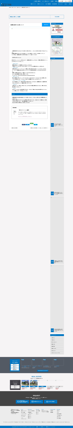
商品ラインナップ (23, 410)
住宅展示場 (30, 413)
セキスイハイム (23, 416)
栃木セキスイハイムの (45, 411)
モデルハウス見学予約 (31, 410)
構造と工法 (53, 344)
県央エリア (14, 366)
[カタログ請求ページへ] (50, 401)
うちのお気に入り (59, 415)
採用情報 (56, 1)
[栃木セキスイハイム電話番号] (22, 401)
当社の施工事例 (59, 413)
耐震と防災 (53, 346)
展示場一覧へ (15, 369)
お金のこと (53, 337)
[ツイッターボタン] (28, 124)
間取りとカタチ (54, 348)
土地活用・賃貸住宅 (37, 1)
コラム (58, 412)
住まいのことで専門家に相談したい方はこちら (25, 116)
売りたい (15, 387)
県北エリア (14, 364)
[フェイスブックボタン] (24, 124)
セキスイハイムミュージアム (56, 352)
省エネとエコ (53, 350)
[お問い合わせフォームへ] (36, 401)
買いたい (37, 412)
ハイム (23, 418)
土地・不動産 (38, 410)
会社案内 (52, 1)
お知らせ (58, 410)
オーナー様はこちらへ (46, 1)
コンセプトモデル (23, 413)
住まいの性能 (23, 412)
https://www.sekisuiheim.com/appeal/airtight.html (26, 75)
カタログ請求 (61, 1)
